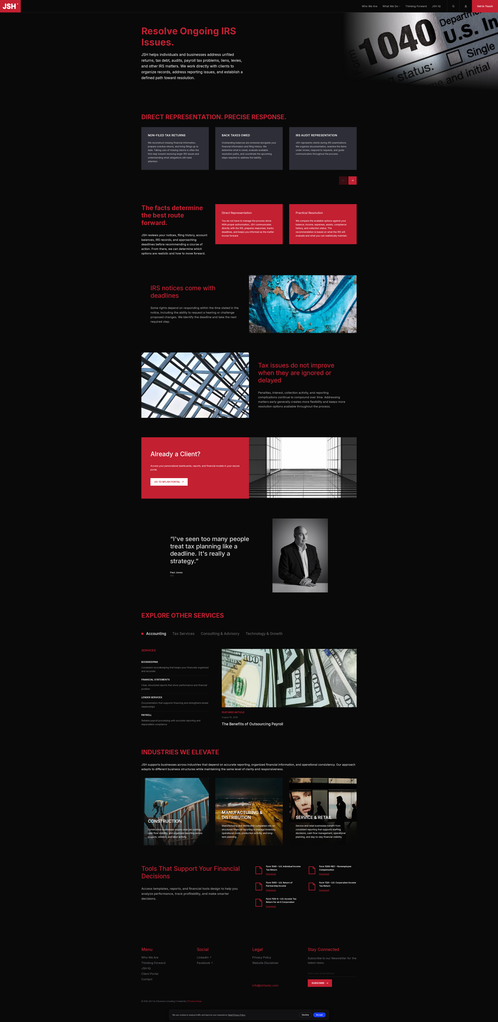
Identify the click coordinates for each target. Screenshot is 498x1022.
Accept (319, 1015)
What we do (390, 6)
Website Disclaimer (265, 962)
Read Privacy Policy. (236, 1015)
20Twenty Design (194, 1001)
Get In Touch (485, 6)
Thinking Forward (416, 6)
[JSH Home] (10, 6)
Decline (305, 1015)
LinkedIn (203, 957)
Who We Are (369, 6)
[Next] (352, 180)
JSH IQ (436, 6)
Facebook (203, 962)
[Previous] (343, 180)
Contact (146, 979)
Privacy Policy (261, 957)
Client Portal (149, 973)
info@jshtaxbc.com (265, 985)
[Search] (453, 6)
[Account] (465, 6)
